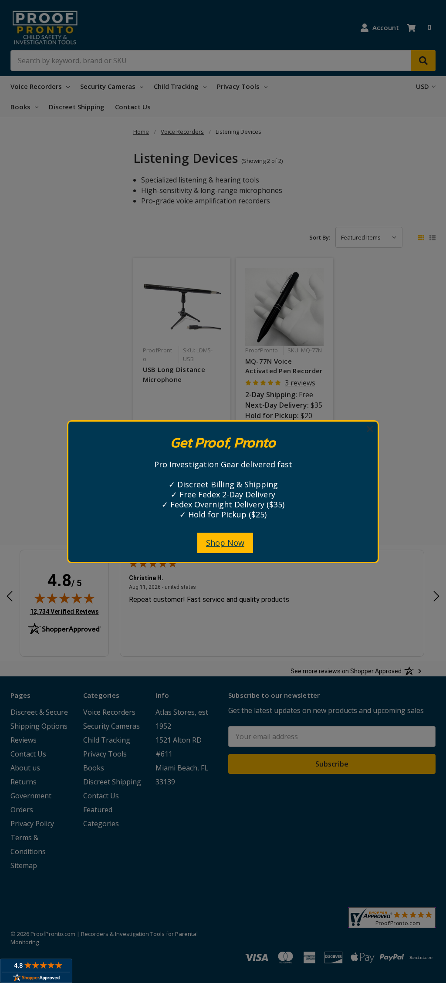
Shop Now (225, 542)
